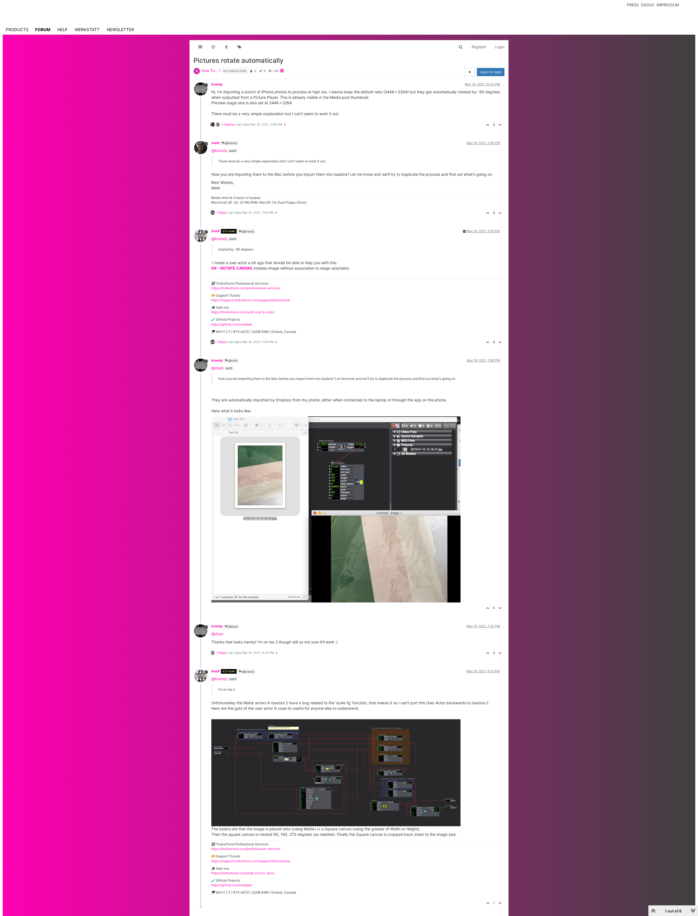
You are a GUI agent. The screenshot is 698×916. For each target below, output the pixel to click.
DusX (215, 231)
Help (62, 29)
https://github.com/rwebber (231, 324)
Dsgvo (647, 4)
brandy (217, 84)
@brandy (230, 143)
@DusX (232, 626)
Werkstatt (87, 29)
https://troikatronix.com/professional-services (245, 288)
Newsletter (120, 29)
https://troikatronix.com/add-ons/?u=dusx (242, 312)
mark (215, 143)
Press (633, 4)
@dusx (217, 633)
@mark (232, 360)
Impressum (668, 4)
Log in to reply (490, 72)
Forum (42, 29)
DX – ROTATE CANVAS (231, 268)
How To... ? (211, 70)
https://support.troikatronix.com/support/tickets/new (250, 300)
